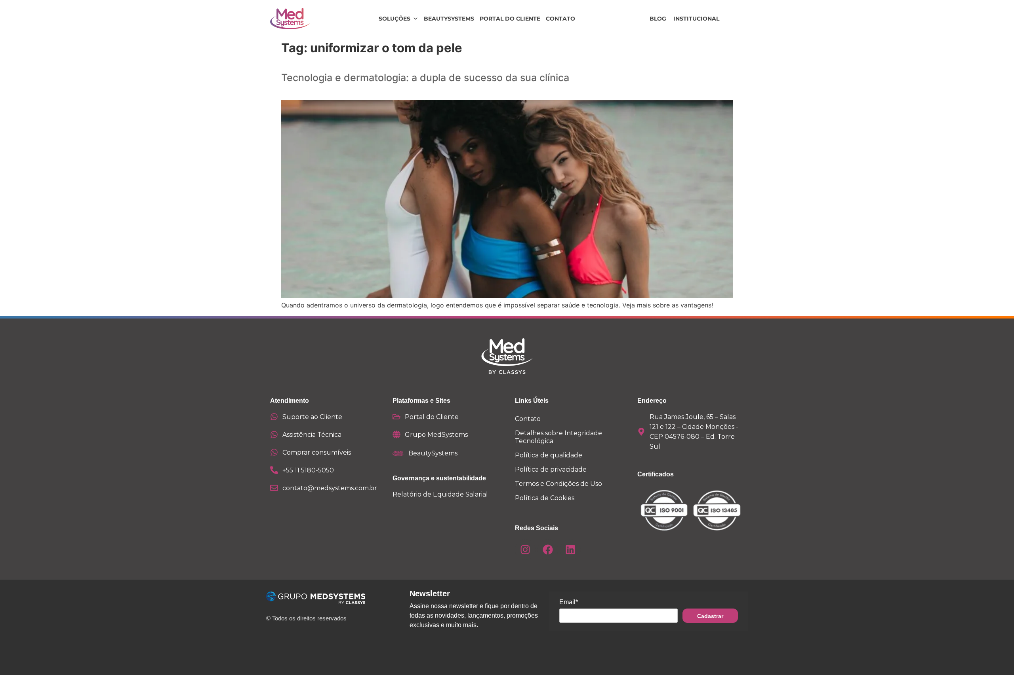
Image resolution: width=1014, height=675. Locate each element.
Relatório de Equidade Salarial (440, 494)
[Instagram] (525, 549)
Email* (568, 602)
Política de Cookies (544, 498)
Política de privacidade (551, 469)
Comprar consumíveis (316, 452)
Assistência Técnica (311, 434)
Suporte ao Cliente (312, 417)
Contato (560, 18)
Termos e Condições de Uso (558, 483)
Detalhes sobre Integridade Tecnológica (558, 437)
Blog (658, 18)
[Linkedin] (570, 549)
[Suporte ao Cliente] (274, 417)
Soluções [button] (394, 18)
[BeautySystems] (398, 453)
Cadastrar (710, 616)
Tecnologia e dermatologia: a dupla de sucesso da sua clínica (425, 77)
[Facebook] (547, 549)
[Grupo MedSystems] (396, 434)
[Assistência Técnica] (274, 434)
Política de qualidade (548, 455)
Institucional (696, 18)
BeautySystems (449, 18)
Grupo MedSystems (436, 434)
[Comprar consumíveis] (274, 452)
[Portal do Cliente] (396, 417)
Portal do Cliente (510, 18)
